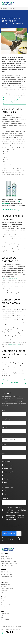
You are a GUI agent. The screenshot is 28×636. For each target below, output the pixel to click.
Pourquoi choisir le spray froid (11, 100)
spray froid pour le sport (10, 278)
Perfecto (3, 598)
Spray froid (12, 8)
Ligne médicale (5, 613)
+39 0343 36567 (7, 574)
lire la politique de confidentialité (13, 526)
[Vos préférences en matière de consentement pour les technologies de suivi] (2, 633)
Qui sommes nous (5, 584)
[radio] (14, 490)
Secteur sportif (5, 619)
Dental (2, 615)
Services (3, 586)
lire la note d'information (13, 512)
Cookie (8, 626)
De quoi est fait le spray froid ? (11, 98)
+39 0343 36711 (7, 571)
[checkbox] (14, 473)
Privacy (3, 626)
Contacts (3, 592)
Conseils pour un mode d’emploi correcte (14, 104)
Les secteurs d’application (10, 102)
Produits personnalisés (7, 588)
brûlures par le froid (14, 344)
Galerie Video (4, 590)
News (2, 617)
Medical (3, 600)
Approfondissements (6, 607)
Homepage (4, 8)
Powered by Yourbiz (16, 626)
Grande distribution (6, 605)
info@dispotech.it (8, 576)
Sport (2, 603)
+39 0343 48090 (7, 573)
